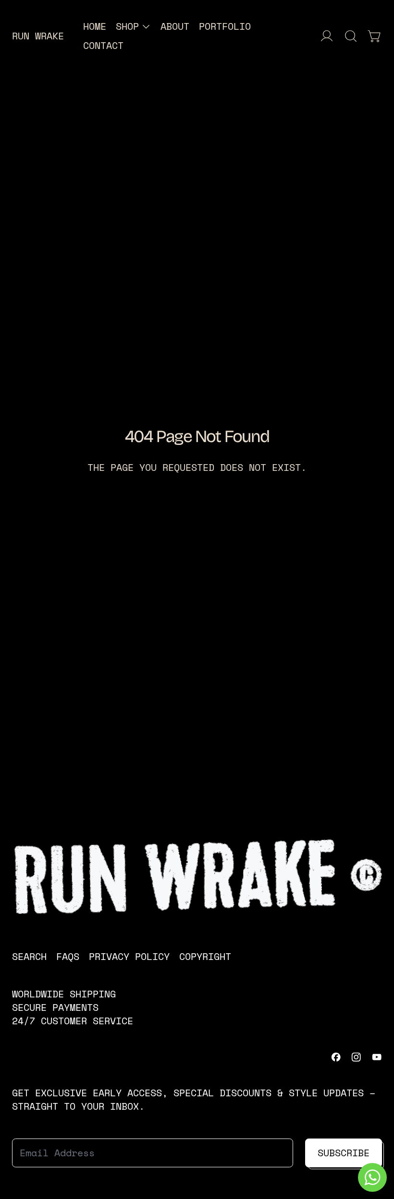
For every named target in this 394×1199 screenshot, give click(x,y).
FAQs (67, 956)
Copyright (205, 956)
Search (29, 956)
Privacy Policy (129, 956)
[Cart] (375, 36)
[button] (351, 36)
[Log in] (327, 36)
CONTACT (103, 45)
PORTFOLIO (225, 26)
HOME (94, 26)
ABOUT (174, 26)
